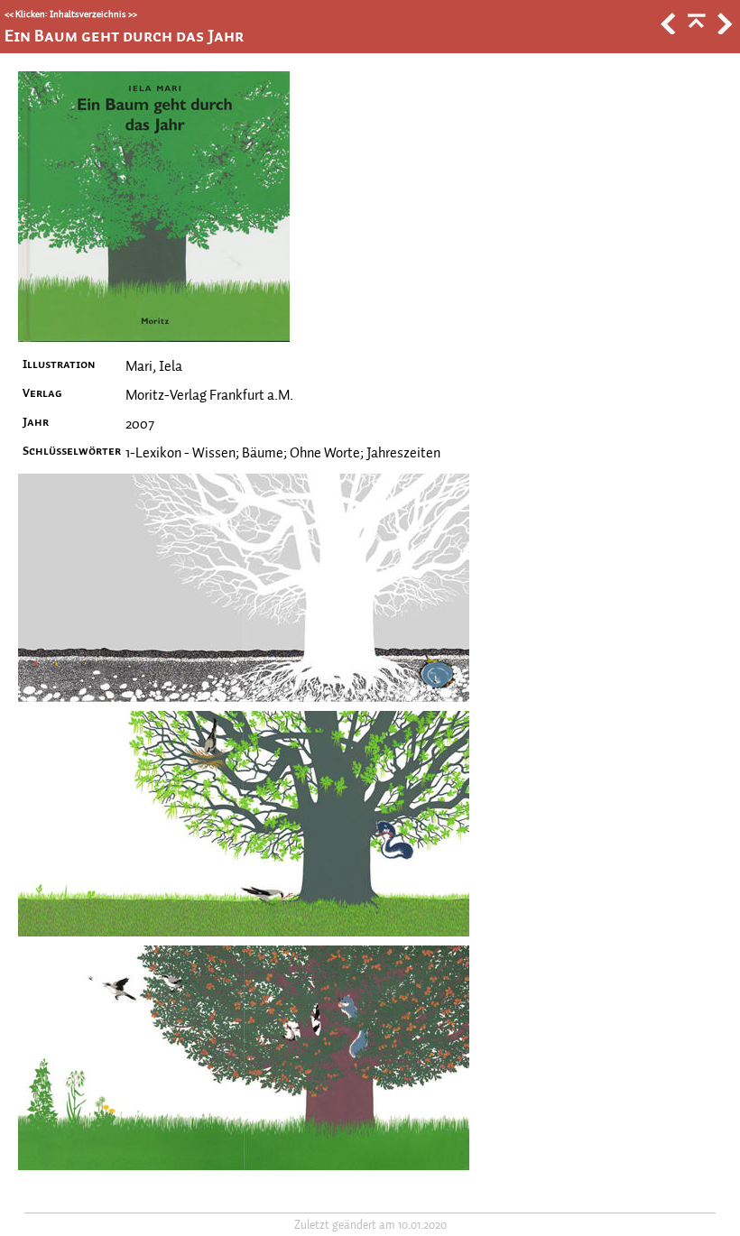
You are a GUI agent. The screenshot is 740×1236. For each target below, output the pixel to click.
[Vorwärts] (722, 30)
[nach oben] (695, 30)
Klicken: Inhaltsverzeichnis (70, 14)
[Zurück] (667, 30)
